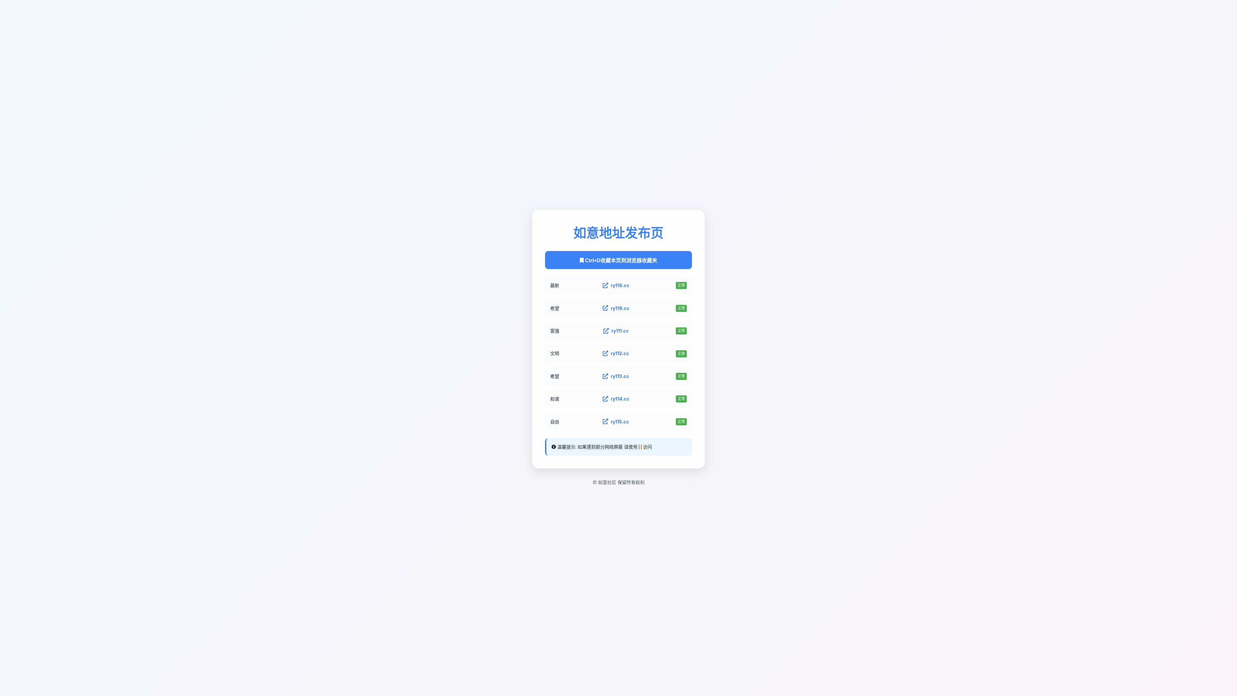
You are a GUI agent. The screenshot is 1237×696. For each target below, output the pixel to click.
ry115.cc (620, 421)
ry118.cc (620, 308)
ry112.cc (620, 353)
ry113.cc (620, 376)
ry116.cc (620, 285)
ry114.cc (620, 398)
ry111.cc (620, 331)
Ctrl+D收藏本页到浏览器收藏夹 (620, 260)
